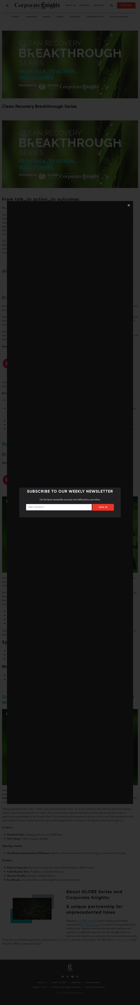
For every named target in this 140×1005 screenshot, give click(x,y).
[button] (128, 205)
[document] (70, 502)
